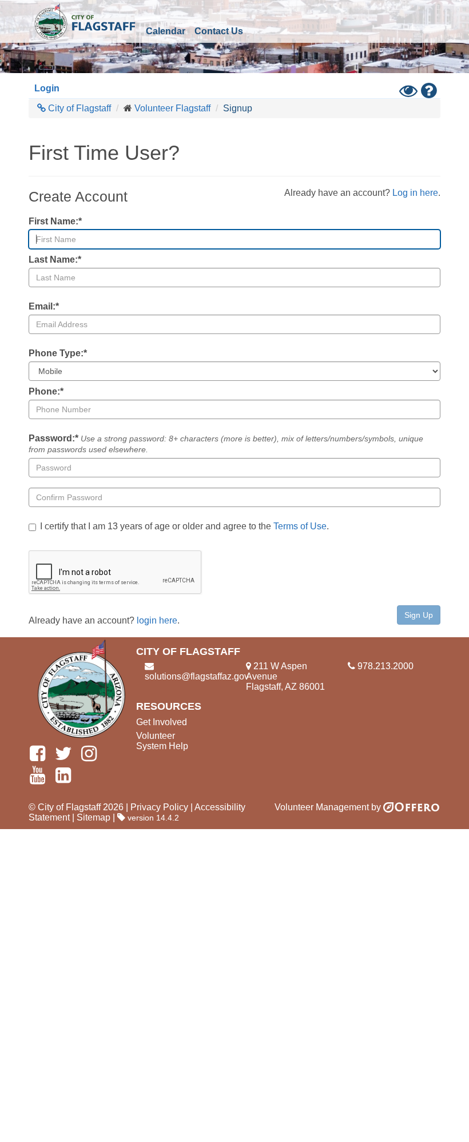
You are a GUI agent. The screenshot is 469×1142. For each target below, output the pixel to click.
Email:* (44, 306)
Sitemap (93, 817)
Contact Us (218, 31)
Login (46, 88)
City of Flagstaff (85, 21)
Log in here (415, 193)
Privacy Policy (159, 807)
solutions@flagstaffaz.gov (197, 676)
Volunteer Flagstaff (172, 108)
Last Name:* (55, 259)
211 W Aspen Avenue (276, 671)
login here (157, 620)
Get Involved (161, 722)
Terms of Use (300, 526)
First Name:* (55, 221)
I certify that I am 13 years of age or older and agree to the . (184, 526)
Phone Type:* (58, 353)
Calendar (165, 31)
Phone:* (46, 391)
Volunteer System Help (162, 741)
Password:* (226, 443)
